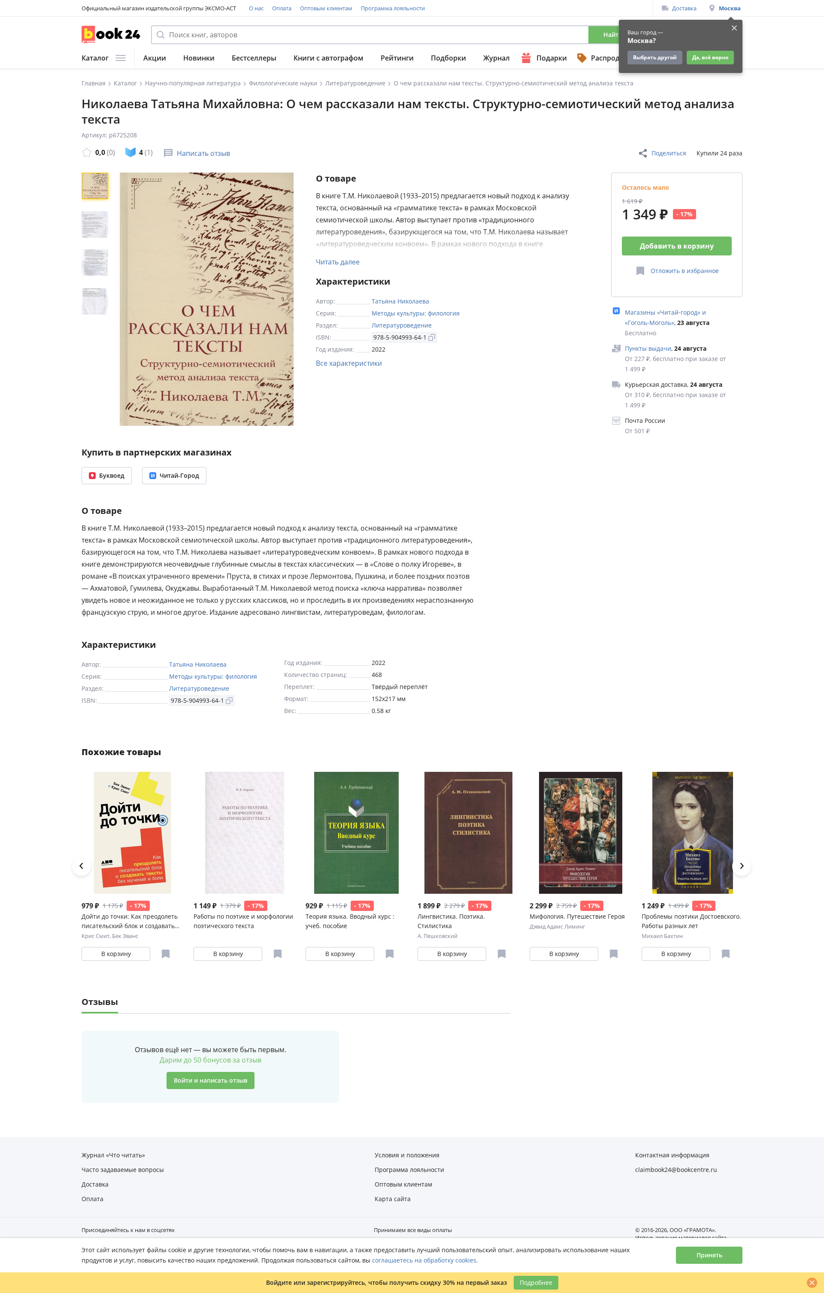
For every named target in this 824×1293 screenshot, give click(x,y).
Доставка (684, 8)
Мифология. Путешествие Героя (577, 916)
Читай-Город (179, 475)
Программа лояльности (393, 8)
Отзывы (100, 1002)
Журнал (496, 58)
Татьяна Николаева (400, 301)
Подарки (551, 58)
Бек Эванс (125, 936)
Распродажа (612, 58)
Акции (154, 58)
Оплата (281, 8)
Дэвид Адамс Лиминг (557, 926)
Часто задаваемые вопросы (123, 1170)
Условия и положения (407, 1155)
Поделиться (668, 153)
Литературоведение (402, 325)
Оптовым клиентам (326, 8)
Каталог (95, 58)
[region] (97, 299)
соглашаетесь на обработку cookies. (425, 1260)
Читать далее (338, 262)
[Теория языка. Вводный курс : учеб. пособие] (356, 833)
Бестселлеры (254, 58)
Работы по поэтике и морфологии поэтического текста (243, 921)
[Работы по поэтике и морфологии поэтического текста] (244, 833)
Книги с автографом (329, 58)
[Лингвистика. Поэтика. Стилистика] (468, 833)
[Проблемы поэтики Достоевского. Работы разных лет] (692, 833)
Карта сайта (393, 1199)
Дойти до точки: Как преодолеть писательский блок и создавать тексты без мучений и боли (130, 921)
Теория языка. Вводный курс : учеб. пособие (350, 921)
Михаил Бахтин (662, 936)
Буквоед (111, 475)
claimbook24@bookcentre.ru (676, 1170)
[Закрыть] (812, 1283)
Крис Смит (95, 936)
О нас (256, 8)
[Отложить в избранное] (166, 954)
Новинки (199, 58)
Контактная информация (672, 1155)
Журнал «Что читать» (113, 1155)
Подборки (448, 58)
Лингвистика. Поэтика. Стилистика (451, 921)
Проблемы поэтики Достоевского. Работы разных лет (691, 921)
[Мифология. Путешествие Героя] (580, 833)
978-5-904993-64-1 (400, 337)
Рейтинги (397, 58)
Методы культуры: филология (416, 313)
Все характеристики (349, 363)
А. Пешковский (437, 936)
